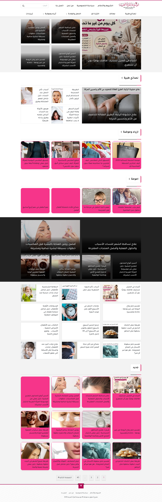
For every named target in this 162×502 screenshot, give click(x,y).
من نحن (70, 6)
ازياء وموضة (130, 132)
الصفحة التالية (65, 478)
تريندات (29, 14)
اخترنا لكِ (95, 14)
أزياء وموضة (50, 14)
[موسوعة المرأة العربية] (129, 5)
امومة (134, 179)
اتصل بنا (59, 6)
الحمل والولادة (74, 14)
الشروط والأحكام (105, 6)
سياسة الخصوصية (85, 6)
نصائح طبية (130, 14)
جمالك (112, 14)
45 (78, 478)
